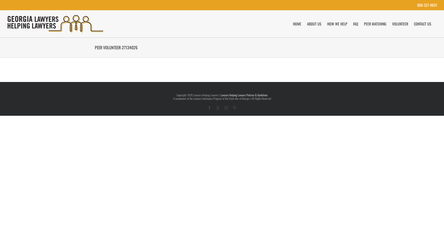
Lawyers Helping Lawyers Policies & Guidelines (244, 95)
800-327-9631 (427, 5)
